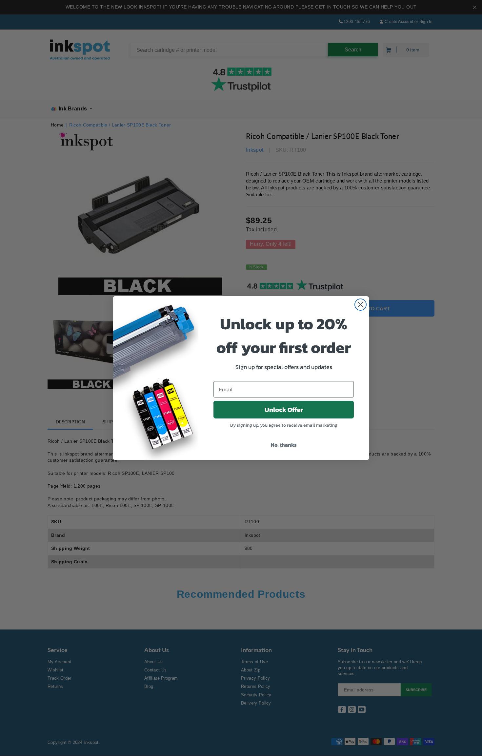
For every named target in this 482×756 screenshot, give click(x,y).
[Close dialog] (360, 304)
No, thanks (284, 445)
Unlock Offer (284, 410)
